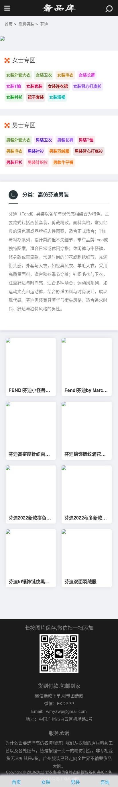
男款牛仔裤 (63, 162)
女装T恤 (13, 86)
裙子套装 (36, 97)
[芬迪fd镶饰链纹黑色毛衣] (31, 551)
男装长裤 (65, 140)
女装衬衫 (14, 97)
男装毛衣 (14, 151)
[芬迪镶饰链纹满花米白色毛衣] (87, 424)
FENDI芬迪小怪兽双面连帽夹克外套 (29, 390)
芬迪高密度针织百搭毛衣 (29, 454)
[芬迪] (59, 8)
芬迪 (44, 24)
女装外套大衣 (18, 75)
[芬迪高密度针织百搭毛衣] (31, 424)
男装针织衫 (38, 162)
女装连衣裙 (58, 86)
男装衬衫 (36, 151)
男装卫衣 (44, 140)
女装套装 (34, 86)
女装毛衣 (65, 75)
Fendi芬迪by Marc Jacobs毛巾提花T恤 (85, 390)
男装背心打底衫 (89, 151)
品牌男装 (26, 24)
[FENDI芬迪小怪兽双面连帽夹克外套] (31, 360)
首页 (9, 24)
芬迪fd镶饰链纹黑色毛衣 (29, 581)
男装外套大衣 (18, 140)
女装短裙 (57, 97)
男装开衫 (14, 162)
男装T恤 (86, 140)
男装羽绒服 (59, 151)
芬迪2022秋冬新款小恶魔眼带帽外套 (85, 518)
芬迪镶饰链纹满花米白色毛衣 (85, 454)
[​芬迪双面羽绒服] (87, 551)
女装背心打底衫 (87, 86)
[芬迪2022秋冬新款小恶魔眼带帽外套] (87, 488)
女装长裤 (87, 75)
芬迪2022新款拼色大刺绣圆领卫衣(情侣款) (31, 518)
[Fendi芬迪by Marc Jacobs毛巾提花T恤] (87, 360)
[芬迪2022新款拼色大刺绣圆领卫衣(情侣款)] (31, 488)
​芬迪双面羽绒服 (80, 581)
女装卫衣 (44, 75)
